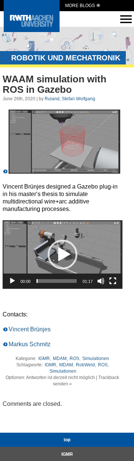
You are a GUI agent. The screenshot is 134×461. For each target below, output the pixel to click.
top (67, 439)
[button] (62, 254)
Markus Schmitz (30, 344)
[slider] (56, 281)
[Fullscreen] (113, 281)
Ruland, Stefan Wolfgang (70, 98)
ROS (74, 358)
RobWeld (85, 364)
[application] (62, 254)
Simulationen (95, 358)
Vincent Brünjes (30, 329)
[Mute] (101, 281)
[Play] (12, 281)
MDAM (60, 358)
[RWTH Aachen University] (32, 30)
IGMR (44, 358)
